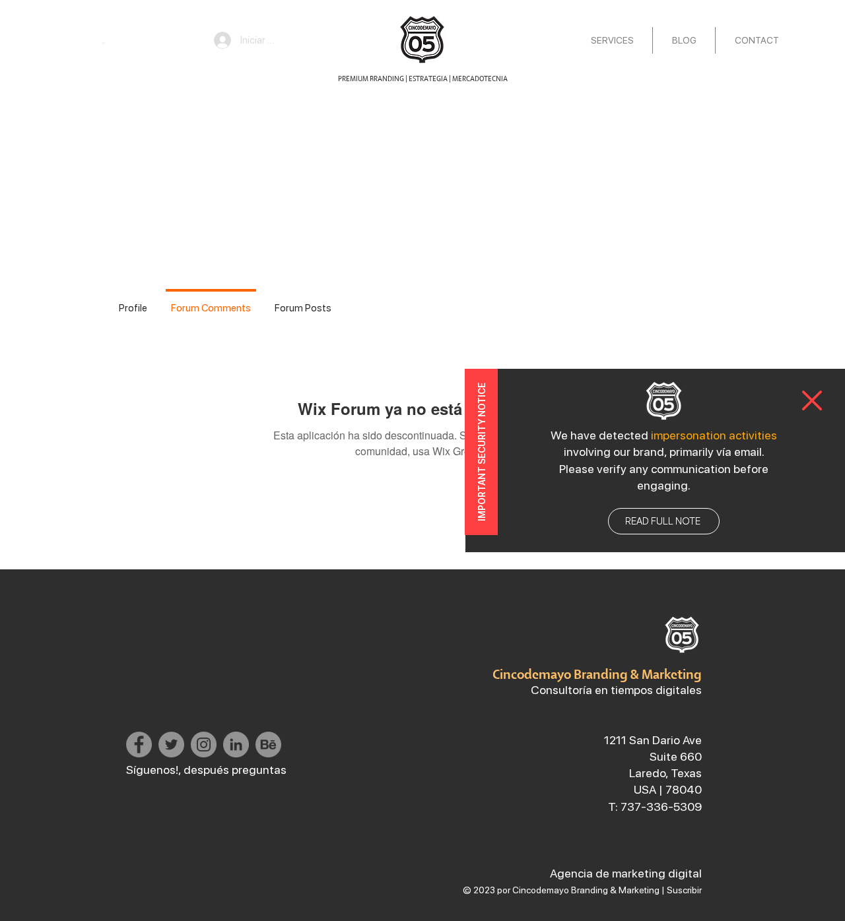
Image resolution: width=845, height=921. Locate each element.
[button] (812, 400)
